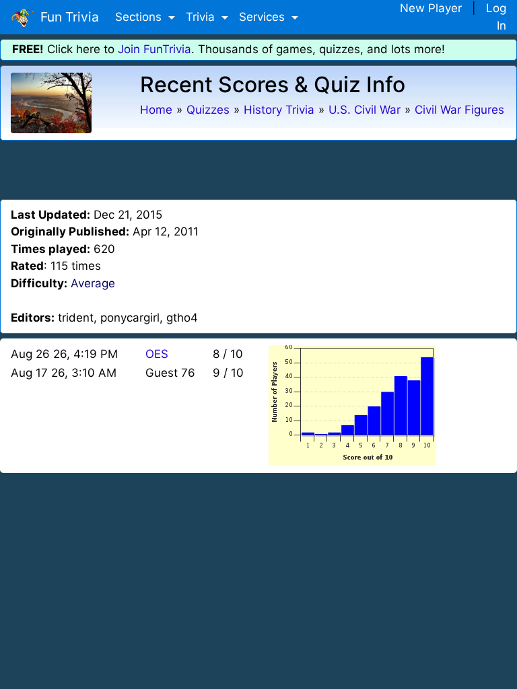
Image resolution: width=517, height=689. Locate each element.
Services (263, 17)
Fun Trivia (66, 17)
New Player (431, 8)
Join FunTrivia (154, 49)
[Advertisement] (258, 167)
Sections (140, 17)
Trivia (202, 17)
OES (156, 354)
